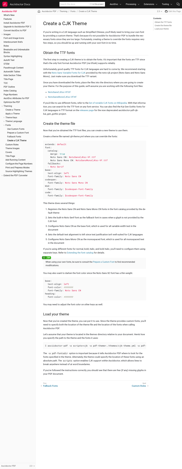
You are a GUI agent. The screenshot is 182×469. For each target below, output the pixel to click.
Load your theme (162, 29)
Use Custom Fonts (15, 129)
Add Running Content (15, 160)
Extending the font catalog (80, 252)
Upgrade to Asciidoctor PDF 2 (17, 26)
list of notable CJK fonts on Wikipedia (108, 103)
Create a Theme (12, 110)
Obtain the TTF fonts (163, 22)
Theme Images (12, 148)
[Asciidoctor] (4, 4)
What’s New (9, 15)
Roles (6, 46)
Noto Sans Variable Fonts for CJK (68, 72)
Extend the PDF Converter (15, 175)
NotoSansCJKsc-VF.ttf (59, 92)
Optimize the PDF (12, 102)
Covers (8, 152)
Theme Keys (11, 117)
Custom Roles (12, 144)
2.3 (158, 11)
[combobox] (74, 4)
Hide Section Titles (12, 75)
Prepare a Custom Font (18, 133)
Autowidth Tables (12, 71)
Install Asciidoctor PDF (14, 23)
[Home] (39, 11)
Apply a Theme (12, 114)
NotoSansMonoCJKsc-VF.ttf (62, 97)
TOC (6, 83)
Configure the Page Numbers (18, 164)
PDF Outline (9, 87)
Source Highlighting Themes (18, 171)
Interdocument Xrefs (13, 42)
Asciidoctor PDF (9, 11)
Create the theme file (163, 25)
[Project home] (166, 11)
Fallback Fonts (14, 136)
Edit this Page (175, 11)
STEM (6, 64)
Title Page (8, 79)
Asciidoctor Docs (20, 4)
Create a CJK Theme (16, 140)
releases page (87, 110)
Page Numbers (10, 94)
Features (8, 19)
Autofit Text (9, 60)
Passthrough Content (13, 68)
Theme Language (13, 121)
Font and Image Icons (14, 38)
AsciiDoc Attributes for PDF (16, 98)
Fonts (8, 125)
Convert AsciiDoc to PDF (15, 30)
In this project (98, 4)
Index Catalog (10, 91)
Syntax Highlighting (13, 56)
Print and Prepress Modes (17, 167)
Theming (8, 106)
